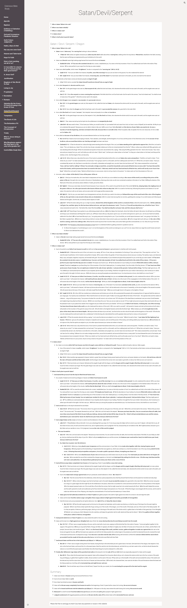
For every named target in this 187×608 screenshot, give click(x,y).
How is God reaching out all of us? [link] (11, 62)
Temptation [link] (8, 116)
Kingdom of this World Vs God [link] (12, 83)
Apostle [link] (7, 21)
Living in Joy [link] (8, 88)
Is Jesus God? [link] (9, 74)
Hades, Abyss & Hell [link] (11, 46)
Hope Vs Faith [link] (9, 57)
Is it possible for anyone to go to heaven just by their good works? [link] (13, 69)
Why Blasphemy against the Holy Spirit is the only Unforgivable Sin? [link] (12, 144)
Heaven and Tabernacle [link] (12, 54)
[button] (184, 2)
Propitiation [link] (8, 92)
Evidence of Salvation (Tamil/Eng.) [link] (12, 30)
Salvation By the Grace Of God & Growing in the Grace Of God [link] (13, 105)
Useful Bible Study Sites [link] (12, 150)
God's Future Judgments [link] (8, 41)
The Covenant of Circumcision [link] (10, 128)
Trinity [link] (6, 133)
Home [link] (6, 17)
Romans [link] (7, 100)
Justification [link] (8, 78)
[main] (106, 12)
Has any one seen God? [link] (12, 50)
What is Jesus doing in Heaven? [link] (12, 138)
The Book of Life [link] (10, 119)
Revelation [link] (8, 96)
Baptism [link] (7, 25)
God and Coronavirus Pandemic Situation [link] (11, 35)
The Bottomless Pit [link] (11, 123)
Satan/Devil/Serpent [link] (11, 111)
